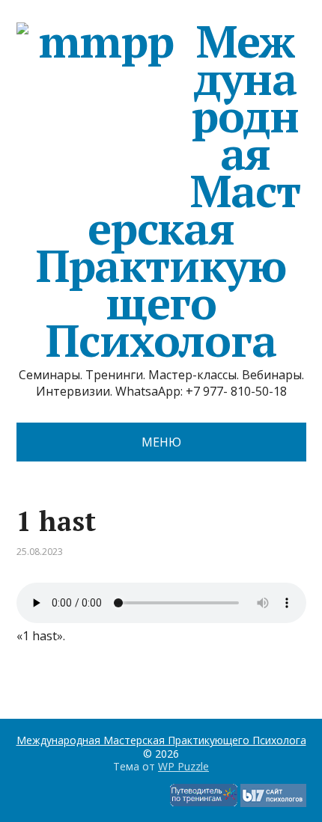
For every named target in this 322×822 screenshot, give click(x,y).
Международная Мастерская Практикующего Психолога (168, 190)
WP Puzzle (183, 766)
